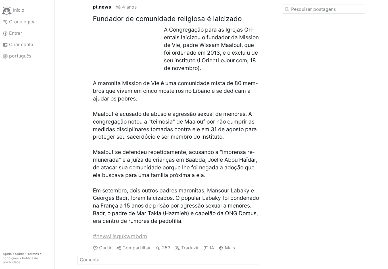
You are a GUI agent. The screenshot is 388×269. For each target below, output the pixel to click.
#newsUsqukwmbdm (120, 236)
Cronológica (22, 21)
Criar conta (21, 44)
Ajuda (7, 254)
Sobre (19, 254)
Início (18, 10)
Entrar (15, 33)
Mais (230, 247)
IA (212, 247)
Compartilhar (136, 247)
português (20, 56)
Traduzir (190, 247)
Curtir (105, 247)
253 (166, 247)
